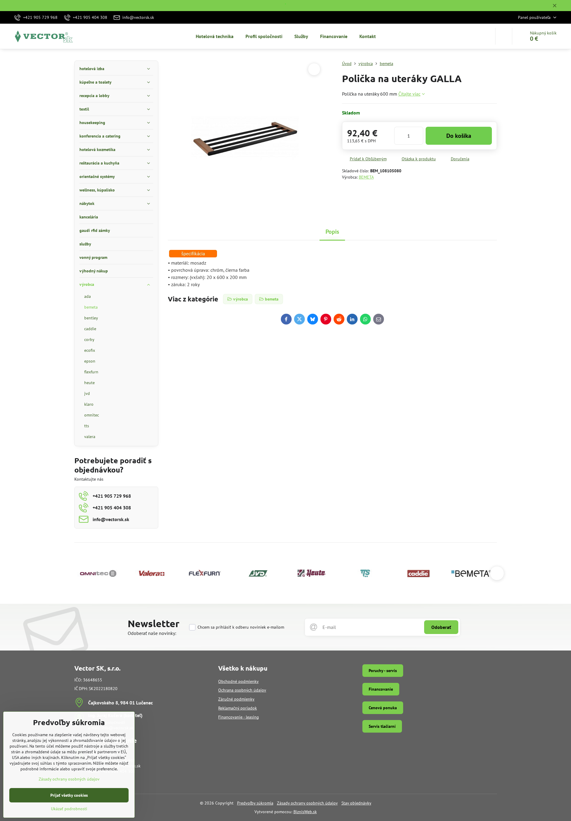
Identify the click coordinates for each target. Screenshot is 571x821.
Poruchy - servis (383, 670)
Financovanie (381, 689)
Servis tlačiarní (382, 726)
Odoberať (441, 627)
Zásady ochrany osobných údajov (307, 803)
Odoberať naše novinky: (152, 633)
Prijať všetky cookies (69, 795)
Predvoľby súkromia (255, 803)
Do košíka (458, 136)
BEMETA (366, 177)
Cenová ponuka (383, 707)
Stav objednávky (356, 803)
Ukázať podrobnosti (69, 808)
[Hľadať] (503, 36)
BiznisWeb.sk (305, 811)
